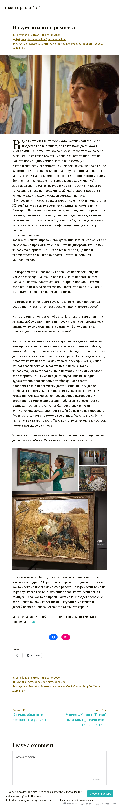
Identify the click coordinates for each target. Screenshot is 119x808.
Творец (97, 43)
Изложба (33, 43)
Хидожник (18, 48)
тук (32, 622)
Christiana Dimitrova (27, 35)
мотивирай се (57, 39)
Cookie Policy (85, 800)
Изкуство (21, 43)
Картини (45, 43)
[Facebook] (53, 637)
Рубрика (76, 43)
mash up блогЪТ (22, 7)
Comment (96, 779)
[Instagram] (65, 637)
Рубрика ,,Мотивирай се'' (31, 39)
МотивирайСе (61, 43)
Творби (87, 43)
